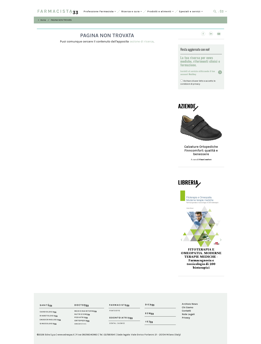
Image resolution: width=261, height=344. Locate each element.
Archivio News (190, 303)
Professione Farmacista (99, 11)
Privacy (186, 317)
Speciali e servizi (190, 11)
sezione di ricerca (142, 41)
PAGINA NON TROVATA (61, 20)
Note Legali (188, 314)
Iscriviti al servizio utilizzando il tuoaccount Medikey (197, 73)
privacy (196, 84)
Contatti (186, 310)
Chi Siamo (187, 307)
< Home (42, 20)
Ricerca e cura (130, 11)
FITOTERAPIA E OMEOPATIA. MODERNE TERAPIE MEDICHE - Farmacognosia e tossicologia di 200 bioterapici (201, 258)
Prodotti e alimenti (159, 11)
